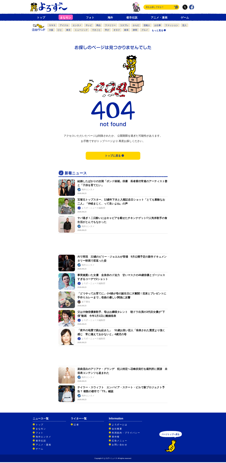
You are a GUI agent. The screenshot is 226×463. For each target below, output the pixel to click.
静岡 (135, 30)
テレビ (89, 25)
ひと (60, 30)
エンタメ (77, 25)
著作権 (116, 436)
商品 (98, 25)
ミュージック (81, 30)
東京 (68, 30)
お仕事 (157, 25)
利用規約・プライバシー (126, 432)
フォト (90, 17)
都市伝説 (131, 17)
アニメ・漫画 (159, 17)
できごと (96, 30)
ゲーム (185, 17)
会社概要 (117, 429)
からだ (136, 25)
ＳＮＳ (52, 25)
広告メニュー (119, 440)
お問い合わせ (119, 444)
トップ (41, 17)
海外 (110, 17)
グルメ (144, 30)
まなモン (65, 17)
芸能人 (147, 25)
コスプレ (124, 25)
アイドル (64, 25)
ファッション (171, 25)
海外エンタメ (43, 436)
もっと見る (157, 30)
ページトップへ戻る (171, 434)
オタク (116, 30)
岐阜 (126, 30)
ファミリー (110, 25)
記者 (76, 424)
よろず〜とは (119, 424)
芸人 (184, 25)
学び (107, 30)
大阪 (51, 30)
